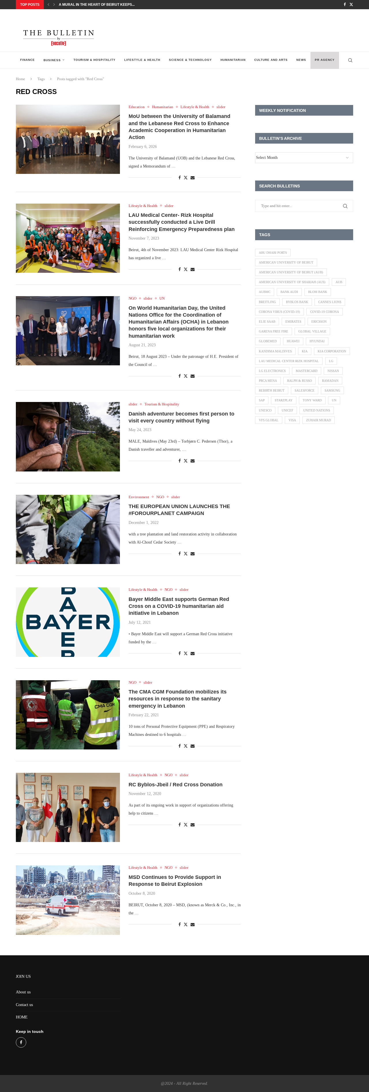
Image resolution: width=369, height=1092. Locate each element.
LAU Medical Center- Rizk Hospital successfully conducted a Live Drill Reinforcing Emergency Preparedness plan (182, 222)
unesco (265, 410)
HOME (22, 1017)
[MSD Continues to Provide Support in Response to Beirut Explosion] (68, 900)
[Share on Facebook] (179, 178)
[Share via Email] (193, 178)
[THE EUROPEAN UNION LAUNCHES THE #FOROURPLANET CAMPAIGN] (68, 529)
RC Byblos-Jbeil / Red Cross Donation (176, 784)
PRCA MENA (268, 380)
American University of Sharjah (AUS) (292, 282)
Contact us (24, 1005)
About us (23, 992)
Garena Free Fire (273, 331)
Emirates (293, 321)
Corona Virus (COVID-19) (279, 311)
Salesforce (305, 390)
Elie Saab (267, 321)
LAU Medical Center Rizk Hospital (289, 361)
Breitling (267, 302)
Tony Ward (312, 400)
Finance (27, 59)
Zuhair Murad (318, 420)
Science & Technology (190, 59)
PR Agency (325, 59)
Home (20, 79)
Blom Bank (317, 292)
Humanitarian (233, 59)
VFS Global (268, 420)
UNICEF (287, 410)
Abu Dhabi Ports (273, 252)
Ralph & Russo (299, 380)
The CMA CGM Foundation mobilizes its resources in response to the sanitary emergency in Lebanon (178, 699)
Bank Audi (289, 292)
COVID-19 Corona (324, 311)
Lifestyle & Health (142, 59)
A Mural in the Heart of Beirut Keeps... (97, 5)
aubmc (264, 292)
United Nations (316, 410)
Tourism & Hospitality (95, 59)
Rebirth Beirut (272, 390)
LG (331, 361)
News (301, 59)
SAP (262, 400)
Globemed (268, 341)
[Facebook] (345, 4)
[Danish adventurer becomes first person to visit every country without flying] (68, 436)
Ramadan (330, 380)
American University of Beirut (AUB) (291, 272)
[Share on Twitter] (186, 177)
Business (52, 60)
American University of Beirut (286, 262)
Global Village (312, 331)
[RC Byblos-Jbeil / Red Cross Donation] (68, 807)
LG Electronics (272, 371)
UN (334, 400)
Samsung (332, 390)
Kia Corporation (332, 351)
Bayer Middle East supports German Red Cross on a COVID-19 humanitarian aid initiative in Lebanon (179, 606)
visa (292, 420)
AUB (339, 282)
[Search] (350, 60)
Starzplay (284, 400)
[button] (48, 4)
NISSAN (333, 371)
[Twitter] (351, 4)
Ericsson (319, 321)
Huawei (293, 341)
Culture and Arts (271, 59)
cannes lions (329, 302)
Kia (305, 351)
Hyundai (317, 341)
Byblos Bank (297, 302)
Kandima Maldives (275, 351)
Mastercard (306, 371)
